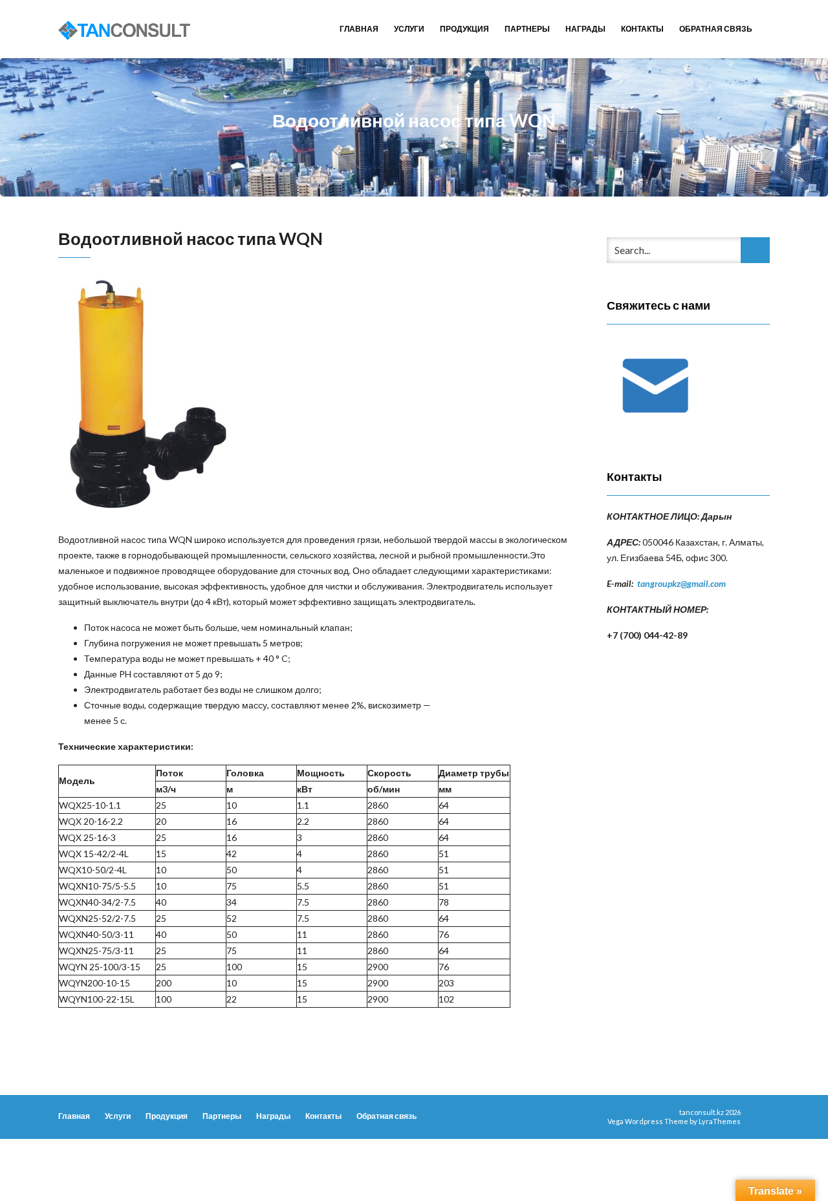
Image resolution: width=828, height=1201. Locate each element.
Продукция (464, 29)
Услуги (409, 29)
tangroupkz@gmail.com (681, 583)
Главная (359, 29)
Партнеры (527, 29)
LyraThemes (720, 1121)
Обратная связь (715, 29)
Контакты (642, 29)
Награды (585, 29)
